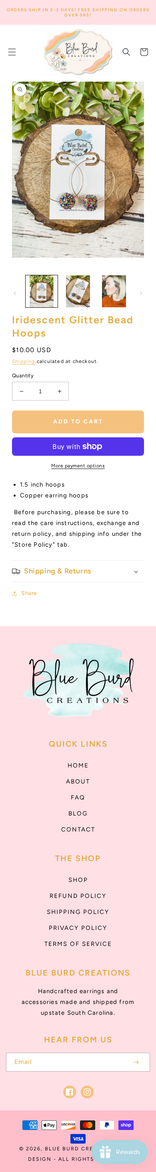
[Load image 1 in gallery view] (42, 291)
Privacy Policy (78, 928)
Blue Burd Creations (80, 1149)
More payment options (78, 466)
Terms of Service (78, 944)
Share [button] (29, 593)
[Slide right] (141, 293)
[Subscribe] (136, 1062)
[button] (12, 52)
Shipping (23, 361)
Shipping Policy (78, 912)
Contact (78, 829)
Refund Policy (78, 896)
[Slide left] (15, 293)
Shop (78, 880)
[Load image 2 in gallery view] (78, 291)
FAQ (78, 797)
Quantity (23, 376)
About (78, 781)
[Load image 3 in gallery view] (114, 291)
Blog (78, 813)
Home (78, 765)
